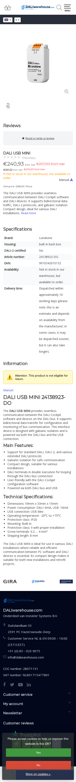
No (38, 765)
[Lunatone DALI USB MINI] (38, 63)
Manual (64, 180)
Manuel (8, 390)
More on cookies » (38, 774)
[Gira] (10, 581)
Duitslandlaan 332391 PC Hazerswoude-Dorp (29, 628)
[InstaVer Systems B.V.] (38, 581)
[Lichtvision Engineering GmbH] (66, 581)
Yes (38, 752)
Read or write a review (40, 138)
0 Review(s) (28, 158)
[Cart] (7, 9)
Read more (28, 213)
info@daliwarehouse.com (26, 657)
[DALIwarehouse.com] (38, 7)
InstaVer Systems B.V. (42, 616)
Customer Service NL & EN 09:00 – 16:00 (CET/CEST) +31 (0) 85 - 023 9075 (37, 644)
